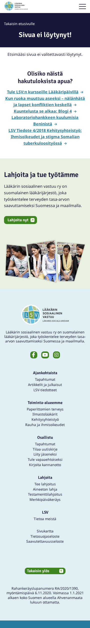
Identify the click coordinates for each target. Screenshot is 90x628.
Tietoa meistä (45, 518)
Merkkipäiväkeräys (45, 499)
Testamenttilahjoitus (45, 494)
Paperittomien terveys (45, 409)
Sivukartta (45, 531)
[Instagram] (56, 354)
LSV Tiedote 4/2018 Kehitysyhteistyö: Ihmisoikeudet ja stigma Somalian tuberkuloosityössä (45, 137)
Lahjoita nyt (18, 220)
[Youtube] (45, 354)
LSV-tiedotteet (45, 389)
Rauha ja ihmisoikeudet (45, 424)
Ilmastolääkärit (45, 414)
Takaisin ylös (38, 570)
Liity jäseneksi (45, 454)
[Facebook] (33, 354)
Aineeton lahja (45, 489)
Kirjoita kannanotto (45, 464)
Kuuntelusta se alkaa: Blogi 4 (43, 111)
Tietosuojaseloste (45, 536)
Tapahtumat (45, 379)
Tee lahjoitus (45, 484)
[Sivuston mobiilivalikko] (82, 6)
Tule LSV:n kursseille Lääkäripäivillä (42, 92)
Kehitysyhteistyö (45, 419)
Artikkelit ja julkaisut (45, 384)
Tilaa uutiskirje (45, 449)
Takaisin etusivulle (19, 23)
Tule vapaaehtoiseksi (45, 459)
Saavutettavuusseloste (45, 541)
